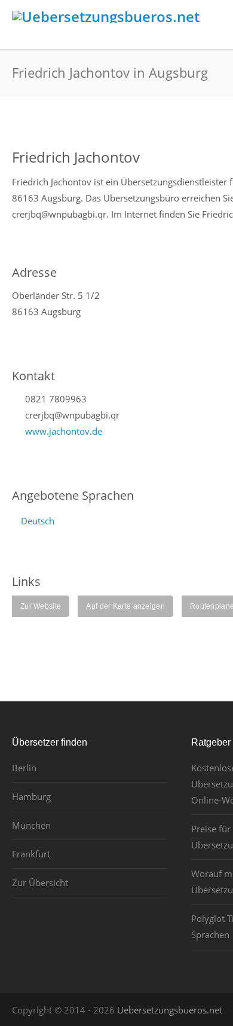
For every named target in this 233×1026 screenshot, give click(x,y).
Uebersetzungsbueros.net (169, 1010)
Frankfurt (31, 854)
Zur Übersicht (40, 882)
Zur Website (40, 606)
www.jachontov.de (63, 431)
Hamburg (31, 796)
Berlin (24, 768)
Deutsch (37, 521)
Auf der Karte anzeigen (125, 606)
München (31, 825)
